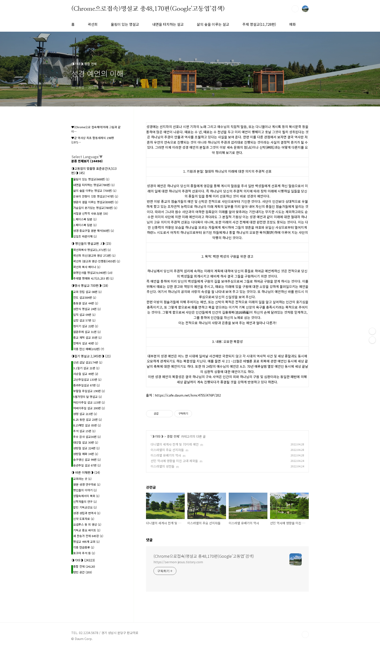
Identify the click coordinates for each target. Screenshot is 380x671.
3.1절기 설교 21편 (86, 368)
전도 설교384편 (84, 297)
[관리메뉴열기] (372, 331)
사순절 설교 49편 (85, 374)
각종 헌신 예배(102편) (88, 349)
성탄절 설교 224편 (86, 448)
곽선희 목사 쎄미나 (86, 267)
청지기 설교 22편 (85, 326)
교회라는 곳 (82, 479)
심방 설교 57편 (84, 320)
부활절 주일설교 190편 (89, 391)
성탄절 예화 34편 (85, 454)
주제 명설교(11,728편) (259, 24)
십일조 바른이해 (85, 236)
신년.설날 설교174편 (87, 362)
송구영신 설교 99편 (87, 459)
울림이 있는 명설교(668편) (91, 179)
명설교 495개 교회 (86, 541)
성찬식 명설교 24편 (87, 309)
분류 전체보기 (87, 161)
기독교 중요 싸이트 (86, 530)
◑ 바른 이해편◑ (85, 472)
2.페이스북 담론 (85, 225)
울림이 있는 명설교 (125, 24)
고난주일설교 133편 (87, 379)
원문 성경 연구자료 (86, 484)
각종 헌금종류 (83, 547)
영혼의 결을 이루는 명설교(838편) (95, 202)
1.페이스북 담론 (85, 219)
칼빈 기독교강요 (85, 507)
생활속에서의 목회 (86, 496)
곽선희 (93, 24)
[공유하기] (162, 413)
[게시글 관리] (168, 413)
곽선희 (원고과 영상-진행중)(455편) (96, 261)
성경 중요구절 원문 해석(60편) (93, 231)
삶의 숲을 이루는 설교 (213, 24)
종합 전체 (173, 436)
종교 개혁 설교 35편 (87, 337)
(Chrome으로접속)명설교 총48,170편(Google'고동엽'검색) (148, 8)
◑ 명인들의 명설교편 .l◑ (91, 243)
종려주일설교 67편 (86, 385)
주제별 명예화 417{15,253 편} (93, 278)
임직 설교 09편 (84, 315)
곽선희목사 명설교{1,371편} (92, 250)
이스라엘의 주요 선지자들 (167, 450)
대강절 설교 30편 (85, 442)
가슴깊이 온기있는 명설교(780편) (95, 208)
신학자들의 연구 (85, 501)
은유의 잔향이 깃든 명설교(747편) (95, 196)
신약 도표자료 (83, 519)
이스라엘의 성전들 (162, 466)
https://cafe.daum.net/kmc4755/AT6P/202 (188, 395)
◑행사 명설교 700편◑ (89, 285)
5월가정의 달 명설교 (87, 397)
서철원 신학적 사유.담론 (90, 213)
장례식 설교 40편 (85, 343)
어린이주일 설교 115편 (89, 402)
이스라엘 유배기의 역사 (166, 455)
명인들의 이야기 (85, 490)
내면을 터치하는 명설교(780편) (94, 185)
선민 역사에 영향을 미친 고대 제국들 (174, 461)
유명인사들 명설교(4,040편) (92, 273)
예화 (292, 24)
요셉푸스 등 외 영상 (87, 524)
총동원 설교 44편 (85, 303)
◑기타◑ (157, 436)
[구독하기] (372, 340)
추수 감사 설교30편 (87, 437)
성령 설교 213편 (85, 414)
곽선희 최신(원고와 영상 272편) (94, 255)
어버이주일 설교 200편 (89, 408)
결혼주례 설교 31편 (87, 332)
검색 (295, 8)
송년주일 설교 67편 (87, 465)
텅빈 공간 (82, 572)
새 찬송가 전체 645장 (88, 536)
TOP (305, 634)
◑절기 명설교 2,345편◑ (91, 356)
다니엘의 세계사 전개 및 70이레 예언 (175, 444)
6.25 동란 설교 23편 (87, 419)
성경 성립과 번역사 (86, 513)
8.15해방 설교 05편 (87, 425)
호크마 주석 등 (84, 553)
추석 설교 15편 (84, 431)
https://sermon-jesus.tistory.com (178, 562)
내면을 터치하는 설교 (168, 24)
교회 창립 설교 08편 (87, 292)
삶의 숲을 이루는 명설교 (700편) (94, 190)
